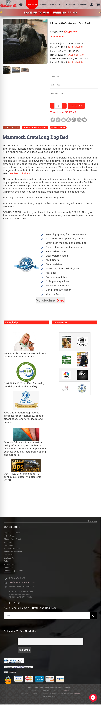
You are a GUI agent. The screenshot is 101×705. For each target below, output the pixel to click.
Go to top (92, 521)
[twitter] (14, 603)
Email (21, 636)
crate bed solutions (19, 173)
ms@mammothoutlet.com (22, 582)
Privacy (77, 694)
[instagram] (19, 603)
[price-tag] (1, 12)
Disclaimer (66, 690)
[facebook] (10, 603)
